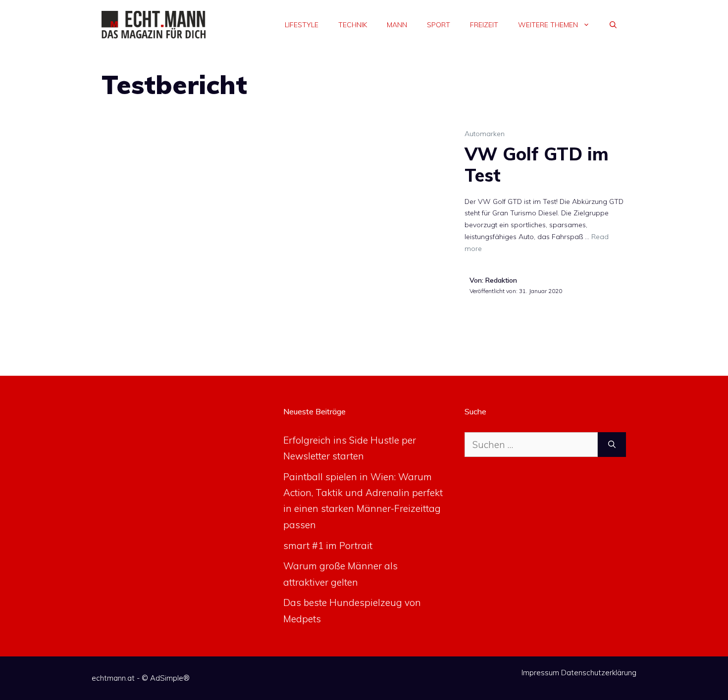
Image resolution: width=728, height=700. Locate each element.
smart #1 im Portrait (327, 545)
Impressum (540, 672)
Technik (352, 24)
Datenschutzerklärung (598, 672)
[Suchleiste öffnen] (613, 25)
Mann (397, 24)
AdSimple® (170, 678)
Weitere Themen (548, 24)
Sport (438, 24)
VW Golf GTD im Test (537, 164)
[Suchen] (612, 444)
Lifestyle (301, 24)
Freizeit (484, 24)
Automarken (485, 133)
